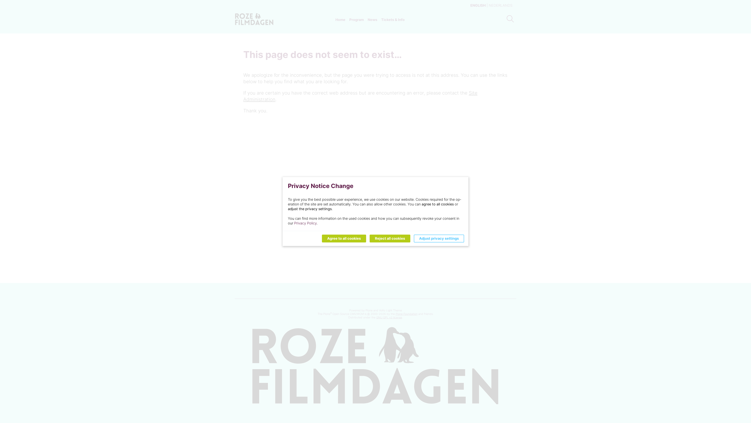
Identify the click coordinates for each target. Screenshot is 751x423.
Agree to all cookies (344, 238)
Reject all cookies (390, 238)
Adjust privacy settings (439, 238)
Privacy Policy (305, 223)
